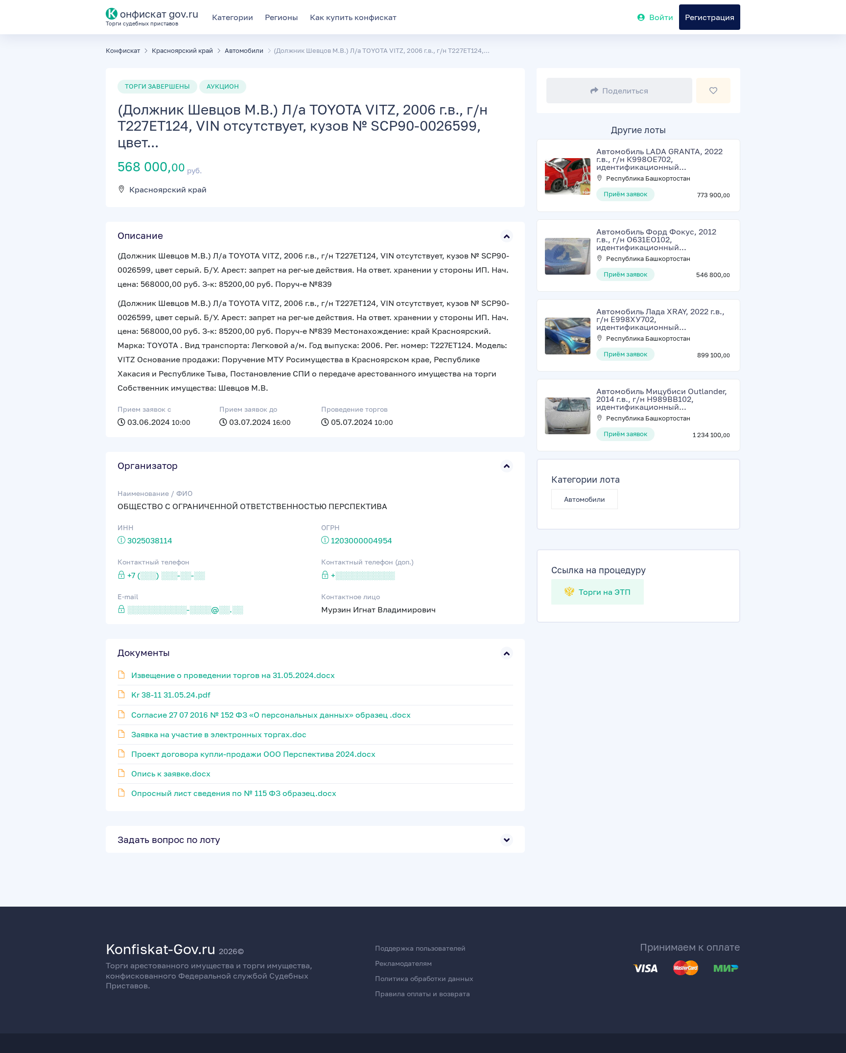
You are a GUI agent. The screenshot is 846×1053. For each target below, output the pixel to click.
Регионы (281, 17)
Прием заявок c (144, 409)
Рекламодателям (403, 963)
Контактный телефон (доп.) (367, 562)
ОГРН (330, 527)
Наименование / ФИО (155, 493)
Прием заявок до (248, 409)
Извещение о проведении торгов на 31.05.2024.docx (233, 675)
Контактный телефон (153, 562)
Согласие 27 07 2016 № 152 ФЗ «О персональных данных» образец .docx (271, 715)
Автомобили (584, 499)
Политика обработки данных (424, 978)
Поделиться (625, 90)
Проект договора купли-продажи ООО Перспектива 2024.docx (253, 754)
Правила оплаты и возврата (422, 993)
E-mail (128, 596)
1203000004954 (361, 540)
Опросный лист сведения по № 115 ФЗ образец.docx (233, 793)
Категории (232, 17)
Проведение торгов (354, 409)
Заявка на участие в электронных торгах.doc (218, 734)
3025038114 (149, 540)
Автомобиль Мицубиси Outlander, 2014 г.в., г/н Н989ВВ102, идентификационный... (661, 399)
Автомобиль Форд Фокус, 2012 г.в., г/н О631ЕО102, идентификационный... (656, 239)
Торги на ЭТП (604, 592)
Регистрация (709, 17)
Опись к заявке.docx (171, 773)
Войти (661, 17)
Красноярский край (168, 189)
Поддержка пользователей (420, 948)
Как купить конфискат (353, 17)
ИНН (126, 527)
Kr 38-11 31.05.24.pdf (171, 695)
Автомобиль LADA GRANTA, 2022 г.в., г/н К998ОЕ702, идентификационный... (659, 159)
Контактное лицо (350, 596)
